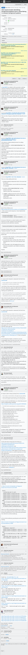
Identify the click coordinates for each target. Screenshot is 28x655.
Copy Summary (18, 4)
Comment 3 (6, 164)
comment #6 (4, 280)
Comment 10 (6, 374)
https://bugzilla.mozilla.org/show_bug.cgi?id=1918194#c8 (13, 403)
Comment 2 (6, 135)
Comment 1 (6, 110)
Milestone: (5, 29)
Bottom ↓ (14, 78)
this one (12, 301)
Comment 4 (6, 174)
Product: (5, 17)
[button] (25, 2)
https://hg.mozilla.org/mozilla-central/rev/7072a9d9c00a (13, 620)
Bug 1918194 (8, 7)
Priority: (5, 22)
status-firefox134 (4, 625)
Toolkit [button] (9, 17)
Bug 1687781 (5, 87)
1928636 (7, 634)
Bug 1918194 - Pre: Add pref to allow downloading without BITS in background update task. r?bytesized (13, 45)
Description (6, 84)
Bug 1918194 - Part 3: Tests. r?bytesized (8, 70)
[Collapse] (26, 83)
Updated (5, 126)
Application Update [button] (12, 18)
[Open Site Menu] (2, 2)
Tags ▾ (19, 78)
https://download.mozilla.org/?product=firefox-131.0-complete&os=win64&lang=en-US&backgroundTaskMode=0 (12, 445)
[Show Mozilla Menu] (4, 2)
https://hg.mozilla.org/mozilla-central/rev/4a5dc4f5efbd (13, 619)
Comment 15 (6, 611)
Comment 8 (6, 307)
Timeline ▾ (25, 78)
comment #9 (22, 393)
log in (7, 643)
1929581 (7, 640)
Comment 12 (6, 439)
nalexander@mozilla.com (12, 577)
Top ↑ (2, 650)
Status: (6, 28)
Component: (5, 18)
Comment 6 (6, 258)
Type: (6, 20)
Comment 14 (6, 574)
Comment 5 (6, 205)
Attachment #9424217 (5, 566)
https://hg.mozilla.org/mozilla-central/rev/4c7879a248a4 (13, 616)
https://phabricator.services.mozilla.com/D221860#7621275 (14, 209)
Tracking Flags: (4, 31)
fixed (11, 625)
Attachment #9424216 (5, 554)
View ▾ (25, 4)
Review (25, 50)
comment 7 (11, 467)
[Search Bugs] (21, 2)
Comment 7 (6, 276)
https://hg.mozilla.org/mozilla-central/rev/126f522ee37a (13, 617)
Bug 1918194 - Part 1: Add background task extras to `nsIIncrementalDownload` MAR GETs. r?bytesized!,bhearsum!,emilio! (11, 53)
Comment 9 (6, 348)
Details (22, 50)
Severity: (5, 23)
